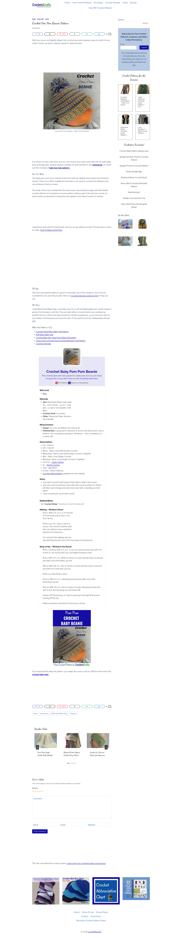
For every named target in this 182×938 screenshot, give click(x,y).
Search (121, 20)
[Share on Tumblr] (74, 34)
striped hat (97, 165)
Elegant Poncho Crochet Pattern (134, 166)
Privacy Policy (102, 912)
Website (91, 825)
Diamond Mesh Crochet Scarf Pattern (124, 131)
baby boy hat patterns (59, 168)
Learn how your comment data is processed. (86, 863)
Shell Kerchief (134, 192)
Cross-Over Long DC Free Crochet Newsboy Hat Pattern (60, 341)
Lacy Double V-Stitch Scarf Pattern (142, 130)
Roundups (98, 3)
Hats (47, 19)
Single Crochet (53, 465)
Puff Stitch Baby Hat (44, 334)
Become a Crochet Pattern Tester (91, 920)
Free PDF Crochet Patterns (100, 8)
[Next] (106, 747)
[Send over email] (87, 34)
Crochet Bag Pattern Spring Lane (134, 151)
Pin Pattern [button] (63, 383)
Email (63, 825)
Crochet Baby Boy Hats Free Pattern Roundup (56, 337)
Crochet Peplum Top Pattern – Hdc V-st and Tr (125, 101)
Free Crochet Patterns (82, 3)
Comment (38, 799)
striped (73, 713)
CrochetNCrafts (94, 932)
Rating (35, 788)
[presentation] (45, 740)
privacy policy (128, 62)
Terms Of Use (88, 912)
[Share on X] (49, 34)
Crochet (40, 19)
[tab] (68, 763)
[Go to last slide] (37, 747)
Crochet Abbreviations (52, 473)
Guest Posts (95, 916)
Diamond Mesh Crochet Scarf (134, 177)
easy (35, 713)
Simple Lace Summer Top (134, 198)
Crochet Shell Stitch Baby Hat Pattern (52, 331)
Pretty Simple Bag (134, 172)
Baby (34, 19)
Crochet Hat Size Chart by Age (84, 296)
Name (36, 825)
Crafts (125, 3)
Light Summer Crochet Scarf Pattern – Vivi (141, 102)
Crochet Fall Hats (43, 344)
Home (67, 3)
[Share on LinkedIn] (99, 34)
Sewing (133, 3)
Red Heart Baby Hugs (59, 713)
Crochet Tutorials (112, 3)
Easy (45, 393)
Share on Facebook (79, 383)
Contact (84, 916)
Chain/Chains (58, 462)
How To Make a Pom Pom (51, 230)
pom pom (44, 713)
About (77, 912)
